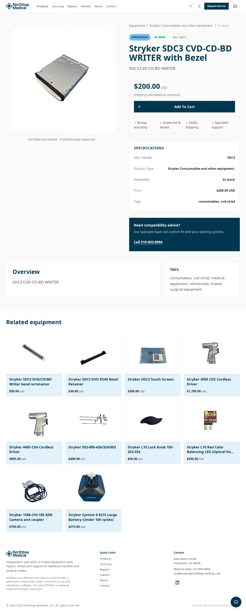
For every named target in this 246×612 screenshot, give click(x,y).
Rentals (86, 6)
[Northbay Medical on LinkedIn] (177, 582)
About (98, 6)
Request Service (216, 6)
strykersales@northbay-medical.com (197, 573)
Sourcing (58, 6)
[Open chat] (236, 602)
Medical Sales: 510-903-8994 (192, 569)
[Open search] (190, 6)
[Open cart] (235, 6)
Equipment (137, 25)
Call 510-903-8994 (148, 242)
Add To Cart (184, 106)
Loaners (105, 575)
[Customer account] (199, 6)
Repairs (72, 6)
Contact (111, 6)
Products (42, 6)
